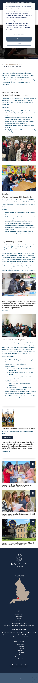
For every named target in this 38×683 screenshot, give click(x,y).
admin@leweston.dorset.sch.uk (26, 625)
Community (17, 2)
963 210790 (15, 625)
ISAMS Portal (29, 2)
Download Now (7, 437)
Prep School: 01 (8, 625)
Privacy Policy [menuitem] (19, 678)
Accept (19, 38)
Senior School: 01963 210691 (19, 623)
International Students (14, 64)
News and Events (10, 2)
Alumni (22, 2)
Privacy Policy (20, 644)
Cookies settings (19, 34)
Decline (19, 43)
